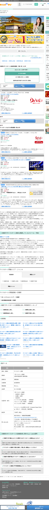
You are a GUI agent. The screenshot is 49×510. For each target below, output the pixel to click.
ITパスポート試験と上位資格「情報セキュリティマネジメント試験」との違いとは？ (33, 354)
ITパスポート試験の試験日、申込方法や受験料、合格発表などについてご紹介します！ (10, 355)
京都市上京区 (12, 60)
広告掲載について (6, 495)
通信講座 (17, 484)
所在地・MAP (38, 484)
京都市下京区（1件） (30, 313)
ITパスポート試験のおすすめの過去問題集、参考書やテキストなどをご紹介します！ (32, 325)
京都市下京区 (27, 60)
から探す (43, 4)
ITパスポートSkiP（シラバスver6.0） (10, 94)
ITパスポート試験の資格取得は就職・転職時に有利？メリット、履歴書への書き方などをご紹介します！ (10, 325)
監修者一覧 (5, 487)
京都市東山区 (19, 60)
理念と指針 (26, 484)
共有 (19, 5)
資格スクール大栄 (4, 236)
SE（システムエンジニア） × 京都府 (10, 297)
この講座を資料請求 (27, 113)
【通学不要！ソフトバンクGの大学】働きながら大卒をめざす (16, 186)
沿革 (32, 484)
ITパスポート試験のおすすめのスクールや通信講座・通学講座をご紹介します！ (10, 339)
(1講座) (22, 73)
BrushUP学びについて (15, 492)
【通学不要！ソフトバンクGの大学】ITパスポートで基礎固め (16, 159)
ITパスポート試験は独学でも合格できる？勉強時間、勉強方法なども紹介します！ (33, 332)
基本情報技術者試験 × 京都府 (9, 300)
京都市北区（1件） (7, 309)
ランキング (13, 485)
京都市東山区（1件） (8, 313)
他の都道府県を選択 (36, 57)
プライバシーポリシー (9, 493)
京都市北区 (4, 60)
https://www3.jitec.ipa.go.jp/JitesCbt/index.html (25, 417)
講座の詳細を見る (6, 113)
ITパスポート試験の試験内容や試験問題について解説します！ (33, 345)
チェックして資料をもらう (8, 130)
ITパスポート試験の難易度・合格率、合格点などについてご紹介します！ (14, 346)
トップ (3, 484)
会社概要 (15, 495)
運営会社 (4, 497)
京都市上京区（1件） (30, 309)
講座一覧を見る (22, 51)
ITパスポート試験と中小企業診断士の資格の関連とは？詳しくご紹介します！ (33, 339)
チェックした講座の (20, 86)
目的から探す (5, 485)
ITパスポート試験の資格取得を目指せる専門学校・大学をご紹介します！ (10, 332)
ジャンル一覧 (10, 484)
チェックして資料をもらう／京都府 (10, 90)
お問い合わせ (5, 492)
